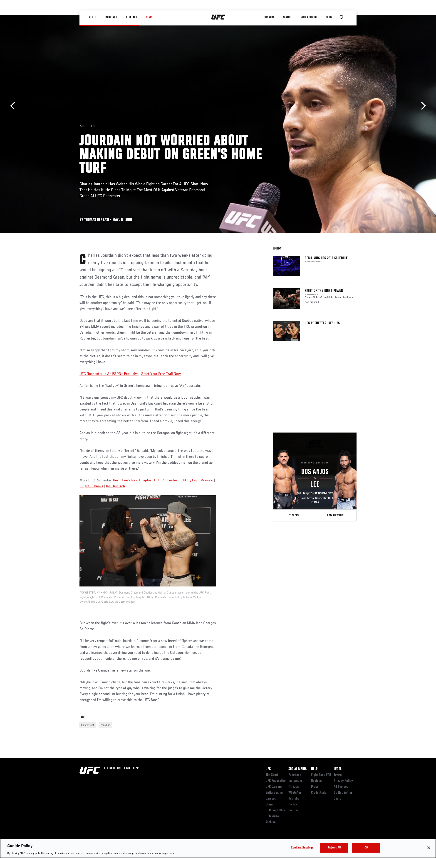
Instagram (295, 781)
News (149, 17)
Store (269, 805)
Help (314, 769)
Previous (14, 106)
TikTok (292, 805)
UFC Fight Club (275, 810)
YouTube (293, 799)
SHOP (329, 17)
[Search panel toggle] (341, 17)
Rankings (111, 17)
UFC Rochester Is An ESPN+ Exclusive (109, 374)
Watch (287, 17)
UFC (268, 769)
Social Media (297, 769)
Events (92, 17)
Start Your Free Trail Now (161, 374)
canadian (105, 725)
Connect (269, 17)
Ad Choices (341, 787)
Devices (316, 781)
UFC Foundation (276, 781)
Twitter (293, 810)
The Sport (272, 775)
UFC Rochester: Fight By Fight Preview (183, 480)
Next (422, 106)
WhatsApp (295, 793)
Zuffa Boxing (309, 17)
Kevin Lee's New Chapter (132, 480)
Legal (338, 769)
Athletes (131, 17)
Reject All (334, 847)
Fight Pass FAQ (321, 775)
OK (366, 847)
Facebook (294, 775)
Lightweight (87, 725)
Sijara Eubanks (91, 486)
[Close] (429, 848)
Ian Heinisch (115, 486)
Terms (338, 775)
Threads (293, 787)
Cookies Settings (302, 847)
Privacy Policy (343, 781)
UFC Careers (274, 787)
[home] (218, 17)
